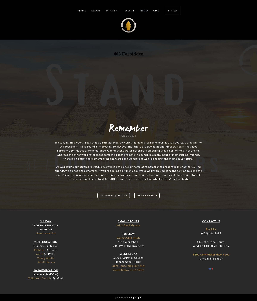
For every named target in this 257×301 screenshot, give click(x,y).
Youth (39, 254)
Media (144, 10)
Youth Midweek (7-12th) (128, 270)
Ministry (112, 10)
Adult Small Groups (128, 225)
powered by (128, 297)
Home (82, 10)
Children (39, 250)
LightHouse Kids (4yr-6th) (128, 265)
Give (156, 10)
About (96, 10)
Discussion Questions (113, 195)
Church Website (147, 195)
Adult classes (46, 262)
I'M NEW (172, 10)
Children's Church (39, 278)
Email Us (211, 229)
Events (129, 10)
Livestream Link (46, 233)
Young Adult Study (128, 237)
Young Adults (45, 258)
